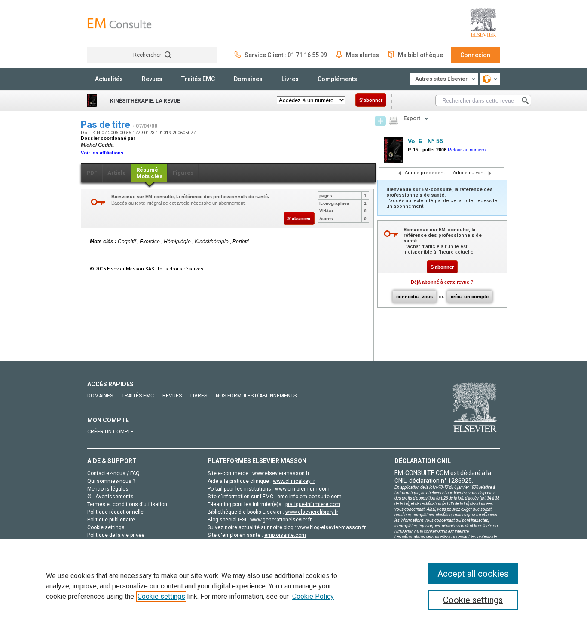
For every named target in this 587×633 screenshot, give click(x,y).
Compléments (337, 79)
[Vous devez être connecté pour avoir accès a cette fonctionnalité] (380, 121)
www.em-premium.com (302, 489)
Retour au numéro (467, 149)
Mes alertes (362, 54)
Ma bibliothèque (420, 54)
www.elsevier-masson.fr (280, 473)
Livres (290, 79)
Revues (152, 79)
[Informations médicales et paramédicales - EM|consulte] (119, 23)
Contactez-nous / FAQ (113, 473)
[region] (293, 586)
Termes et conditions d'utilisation (127, 504)
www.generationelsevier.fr (281, 520)
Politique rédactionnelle (115, 512)
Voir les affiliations (102, 153)
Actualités (109, 79)
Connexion (475, 54)
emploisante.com (285, 535)
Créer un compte (110, 432)
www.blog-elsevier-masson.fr (331, 527)
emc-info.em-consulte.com (309, 497)
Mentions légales (107, 489)
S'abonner (370, 100)
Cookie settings (161, 596)
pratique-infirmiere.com (312, 504)
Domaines (248, 79)
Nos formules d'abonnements (256, 396)
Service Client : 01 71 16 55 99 (286, 54)
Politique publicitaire (111, 520)
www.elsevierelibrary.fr (311, 512)
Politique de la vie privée (115, 535)
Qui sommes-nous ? (111, 481)
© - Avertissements (110, 497)
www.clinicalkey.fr (294, 481)
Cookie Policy (313, 596)
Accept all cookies (472, 574)
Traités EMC (198, 79)
